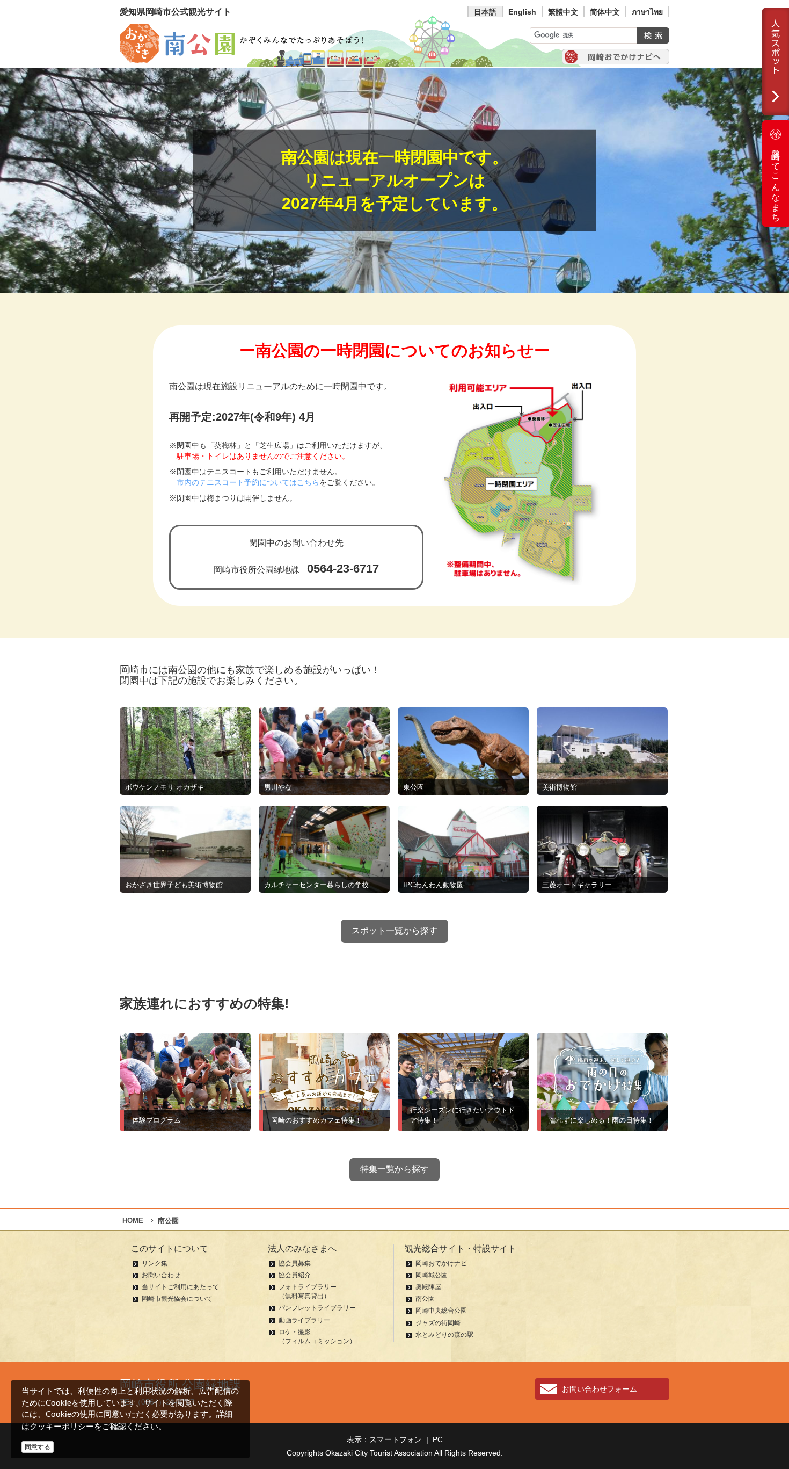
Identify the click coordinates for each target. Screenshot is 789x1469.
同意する (37, 1447)
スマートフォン (395, 1439)
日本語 (485, 12)
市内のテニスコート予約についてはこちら (248, 483)
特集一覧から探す (394, 1169)
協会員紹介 (295, 1275)
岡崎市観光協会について (177, 1298)
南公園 (425, 1298)
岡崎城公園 (431, 1275)
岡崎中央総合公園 (441, 1310)
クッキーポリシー (62, 1426)
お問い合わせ (161, 1275)
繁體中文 (563, 12)
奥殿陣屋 (428, 1287)
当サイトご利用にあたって (180, 1287)
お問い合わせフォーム (599, 1389)
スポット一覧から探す (394, 930)
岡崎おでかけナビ (441, 1263)
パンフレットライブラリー (317, 1308)
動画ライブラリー (304, 1320)
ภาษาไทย (647, 12)
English (522, 12)
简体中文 (605, 12)
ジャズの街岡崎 (438, 1323)
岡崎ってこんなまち (775, 181)
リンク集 (154, 1263)
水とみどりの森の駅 (444, 1334)
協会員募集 (295, 1263)
